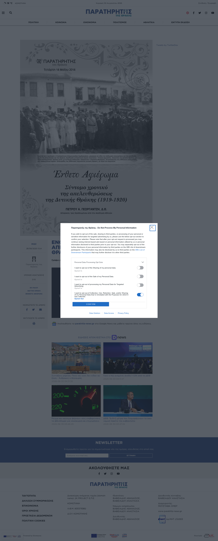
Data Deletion (94, 313)
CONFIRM (91, 304)
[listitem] (109, 262)
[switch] (140, 267)
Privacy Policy (123, 313)
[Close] (152, 228)
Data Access (109, 313)
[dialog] (109, 270)
